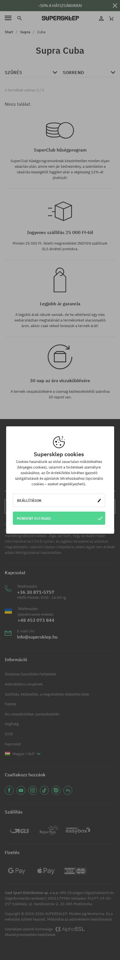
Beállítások (29, 500)
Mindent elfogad (34, 518)
